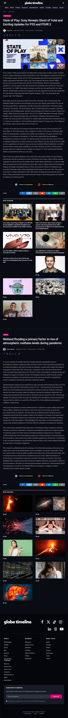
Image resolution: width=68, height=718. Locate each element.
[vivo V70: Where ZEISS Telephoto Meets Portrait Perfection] (17, 240)
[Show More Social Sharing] (19, 35)
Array (37, 275)
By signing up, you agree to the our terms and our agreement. (27, 701)
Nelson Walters (11, 349)
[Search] (63, 3)
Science (55, 7)
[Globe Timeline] (34, 3)
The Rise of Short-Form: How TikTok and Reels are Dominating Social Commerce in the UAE (17, 260)
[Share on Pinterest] (10, 35)
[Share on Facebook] (4, 35)
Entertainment (33, 7)
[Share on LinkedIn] (13, 35)
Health (42, 7)
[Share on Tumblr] (15, 35)
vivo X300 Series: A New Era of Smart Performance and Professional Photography (50, 252)
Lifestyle (48, 7)
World (12, 7)
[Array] (50, 264)
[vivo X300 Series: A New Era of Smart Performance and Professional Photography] (50, 240)
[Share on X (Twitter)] (7, 35)
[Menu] (5, 3)
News (6, 7)
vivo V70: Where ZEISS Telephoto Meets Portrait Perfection (16, 252)
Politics (18, 7)
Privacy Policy (36, 701)
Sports (61, 7)
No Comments (30, 30)
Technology (7, 15)
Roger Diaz (9, 30)
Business (25, 7)
